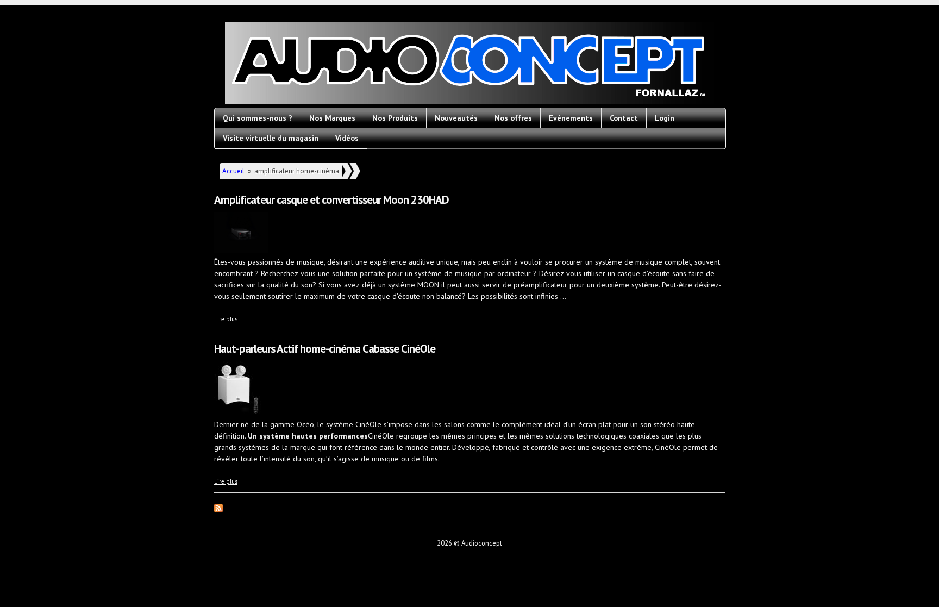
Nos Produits (395, 118)
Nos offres (513, 118)
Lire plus (225, 319)
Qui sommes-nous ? (257, 118)
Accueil (233, 171)
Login (664, 118)
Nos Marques (332, 118)
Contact (624, 118)
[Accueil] (469, 65)
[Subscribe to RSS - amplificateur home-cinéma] (218, 510)
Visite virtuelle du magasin (270, 138)
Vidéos (347, 138)
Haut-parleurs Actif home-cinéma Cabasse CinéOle (324, 348)
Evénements (571, 118)
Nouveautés (456, 118)
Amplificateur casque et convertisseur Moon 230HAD (331, 199)
